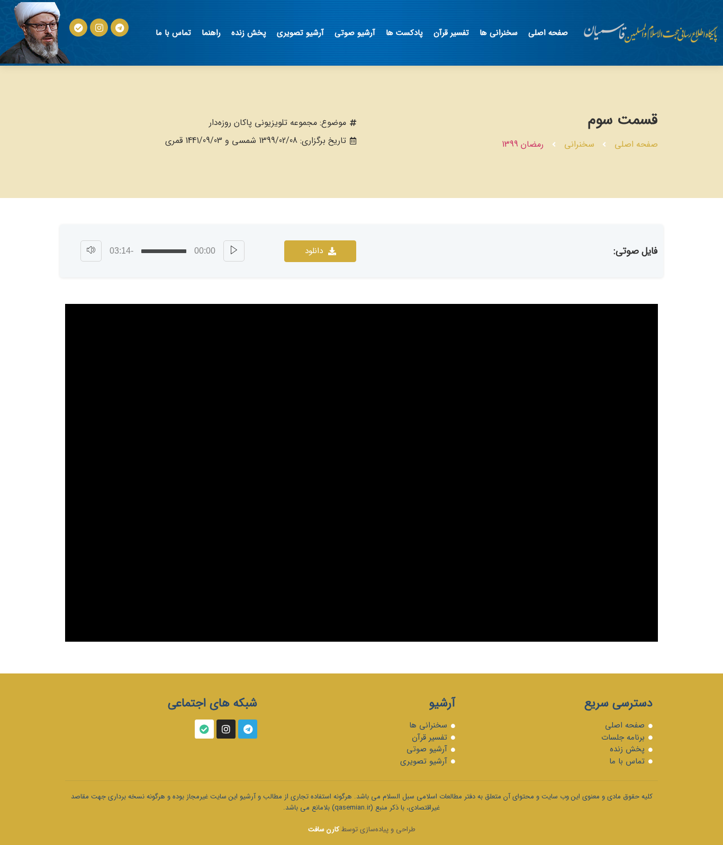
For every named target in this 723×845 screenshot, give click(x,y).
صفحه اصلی (548, 32)
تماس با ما (173, 32)
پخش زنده (248, 32)
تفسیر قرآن (451, 32)
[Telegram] (120, 28)
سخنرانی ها (499, 32)
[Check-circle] (78, 28)
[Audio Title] (163, 251)
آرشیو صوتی (355, 32)
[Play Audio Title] (234, 251)
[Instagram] (99, 28)
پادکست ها (404, 32)
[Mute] (91, 251)
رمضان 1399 (523, 144)
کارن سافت (323, 829)
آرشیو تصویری (300, 32)
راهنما (211, 32)
